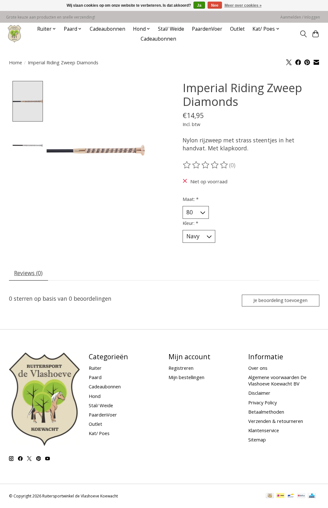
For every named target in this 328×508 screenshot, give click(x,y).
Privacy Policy (262, 402)
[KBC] (312, 496)
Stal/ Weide (171, 29)
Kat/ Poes (99, 433)
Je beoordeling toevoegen (280, 300)
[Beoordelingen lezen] (206, 165)
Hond (95, 396)
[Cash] (270, 496)
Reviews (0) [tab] (28, 273)
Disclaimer (259, 393)
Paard (95, 377)
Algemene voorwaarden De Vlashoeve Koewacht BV (277, 380)
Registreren (180, 368)
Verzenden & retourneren (275, 421)
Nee (214, 5)
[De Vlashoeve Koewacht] (14, 34)
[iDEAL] (280, 496)
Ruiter (95, 368)
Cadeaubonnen (107, 29)
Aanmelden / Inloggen (300, 17)
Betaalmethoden (266, 412)
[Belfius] (301, 496)
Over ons (257, 368)
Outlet (237, 29)
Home (15, 62)
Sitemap (257, 439)
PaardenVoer (207, 29)
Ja (199, 5)
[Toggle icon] (303, 34)
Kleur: (190, 223)
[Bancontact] (291, 496)
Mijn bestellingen (186, 377)
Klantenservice (263, 430)
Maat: (191, 199)
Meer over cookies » (243, 5)
